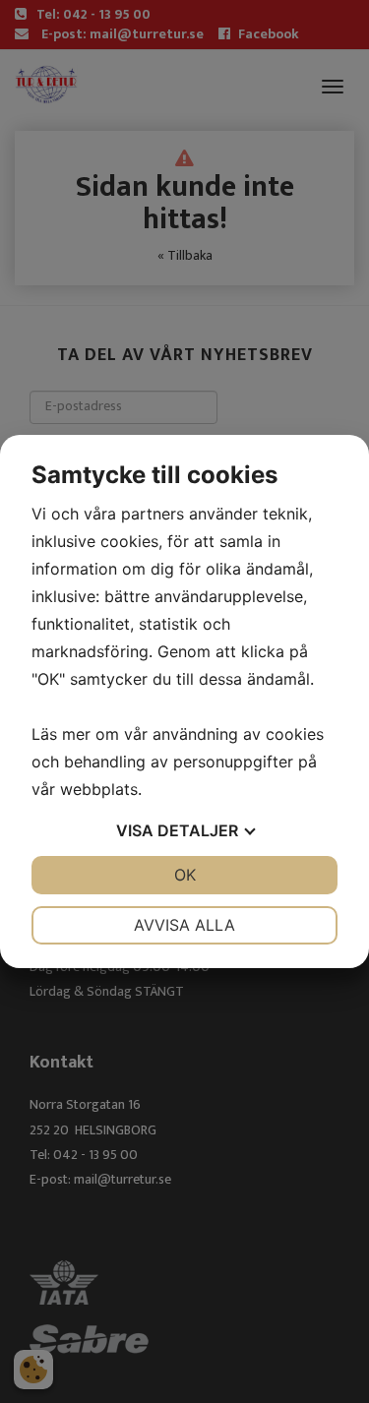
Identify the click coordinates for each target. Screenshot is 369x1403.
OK (185, 874)
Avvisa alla (184, 925)
